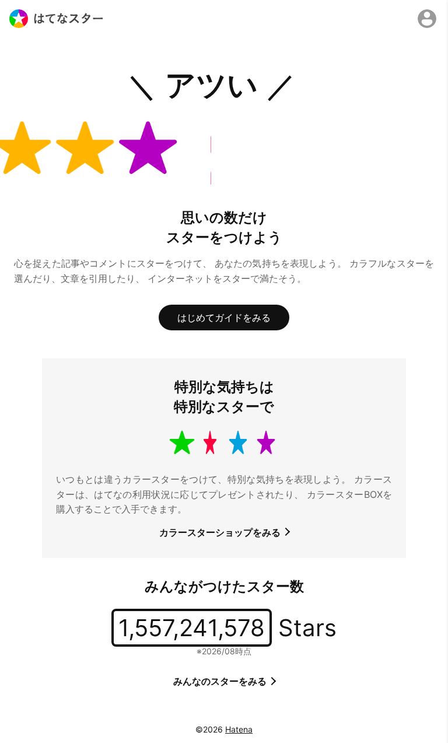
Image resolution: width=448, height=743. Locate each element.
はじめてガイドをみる (224, 317)
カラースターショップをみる (221, 532)
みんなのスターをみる (221, 681)
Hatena (239, 729)
